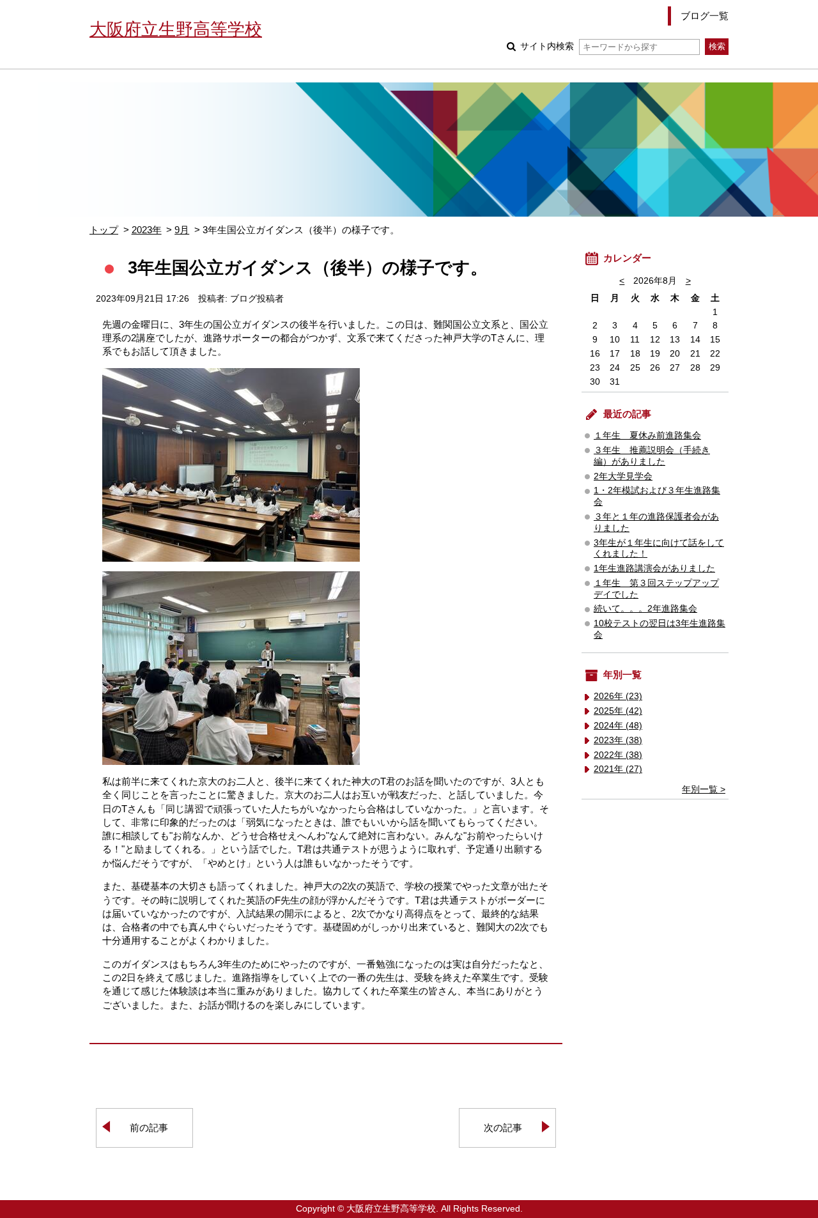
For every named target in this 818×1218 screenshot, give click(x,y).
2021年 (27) (618, 769)
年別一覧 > (703, 789)
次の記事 (503, 1127)
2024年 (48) (618, 725)
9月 (181, 229)
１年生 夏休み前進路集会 (647, 435)
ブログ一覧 (705, 15)
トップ (103, 229)
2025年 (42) (618, 711)
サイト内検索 (547, 46)
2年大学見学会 (623, 476)
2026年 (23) (618, 696)
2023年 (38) (618, 740)
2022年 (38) (618, 755)
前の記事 (149, 1127)
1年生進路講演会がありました (654, 568)
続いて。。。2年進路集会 (645, 608)
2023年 (147, 229)
